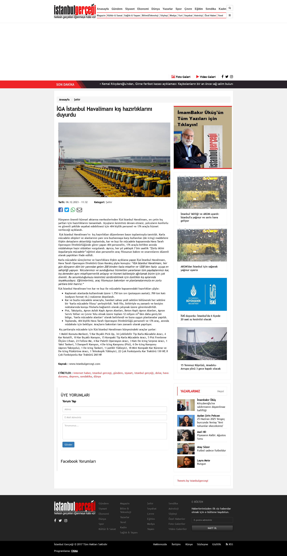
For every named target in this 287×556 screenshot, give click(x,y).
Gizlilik (216, 539)
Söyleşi (164, 15)
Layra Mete (203, 455)
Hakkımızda (160, 539)
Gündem (117, 8)
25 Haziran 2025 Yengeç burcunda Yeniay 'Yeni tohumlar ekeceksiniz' (211, 417)
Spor (179, 8)
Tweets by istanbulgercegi (192, 475)
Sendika (211, 8)
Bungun (201, 459)
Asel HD (201, 427)
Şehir (77, 99)
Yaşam (150, 524)
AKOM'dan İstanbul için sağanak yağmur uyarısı (199, 263)
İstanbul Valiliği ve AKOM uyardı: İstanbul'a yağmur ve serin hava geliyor (200, 212)
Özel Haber (210, 15)
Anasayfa (103, 8)
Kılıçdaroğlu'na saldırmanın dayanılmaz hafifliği (211, 401)
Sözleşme (202, 539)
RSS (230, 539)
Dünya (155, 8)
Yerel (220, 15)
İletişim (176, 539)
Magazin (101, 15)
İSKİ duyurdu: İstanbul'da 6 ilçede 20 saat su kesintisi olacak (200, 312)
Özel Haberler (177, 514)
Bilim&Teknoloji (150, 15)
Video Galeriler (178, 524)
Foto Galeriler (177, 519)
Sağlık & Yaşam (132, 15)
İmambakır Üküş (206, 395)
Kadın (222, 8)
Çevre (188, 8)
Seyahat (188, 15)
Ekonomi (143, 8)
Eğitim (199, 8)
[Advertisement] (143, 49)
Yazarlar (168, 8)
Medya (173, 15)
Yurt (180, 15)
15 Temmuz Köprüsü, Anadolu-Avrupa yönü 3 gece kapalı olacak (201, 361)
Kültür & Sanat (114, 15)
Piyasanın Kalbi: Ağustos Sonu (211, 431)
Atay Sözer (203, 442)
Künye (189, 539)
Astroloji (198, 15)
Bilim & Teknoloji (125, 505)
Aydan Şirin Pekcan (208, 410)
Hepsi (220, 386)
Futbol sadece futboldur (211, 445)
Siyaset (130, 8)
